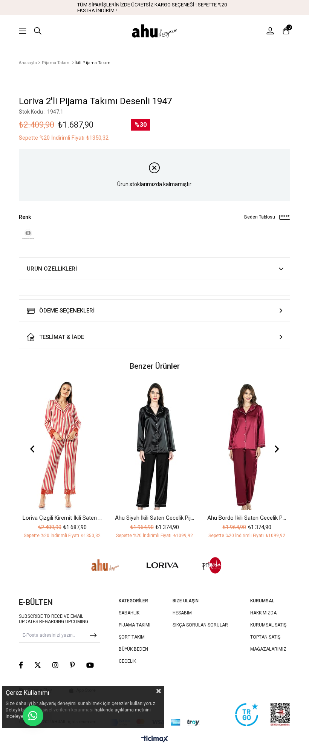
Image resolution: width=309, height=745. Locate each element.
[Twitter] (37, 665)
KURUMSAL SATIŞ (268, 625)
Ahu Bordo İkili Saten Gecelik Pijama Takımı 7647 (246, 517)
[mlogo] (212, 565)
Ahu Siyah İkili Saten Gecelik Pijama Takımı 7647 (154, 517)
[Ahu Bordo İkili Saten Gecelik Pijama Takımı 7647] (246, 445)
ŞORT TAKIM (132, 637)
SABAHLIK (129, 613)
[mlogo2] (162, 565)
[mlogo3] (105, 565)
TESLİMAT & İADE (61, 337)
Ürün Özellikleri (52, 268)
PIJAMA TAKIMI (134, 625)
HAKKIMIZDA (263, 613)
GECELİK (127, 661)
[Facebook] (21, 665)
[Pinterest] (72, 665)
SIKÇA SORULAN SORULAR (200, 625)
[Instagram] (55, 665)
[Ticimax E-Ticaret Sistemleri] (154, 739)
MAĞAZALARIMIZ (268, 649)
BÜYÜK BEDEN (133, 649)
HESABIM (182, 613)
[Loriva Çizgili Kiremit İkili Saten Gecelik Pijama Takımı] (62, 445)
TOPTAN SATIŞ (265, 637)
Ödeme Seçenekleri (67, 310)
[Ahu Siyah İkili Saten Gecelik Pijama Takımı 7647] (154, 445)
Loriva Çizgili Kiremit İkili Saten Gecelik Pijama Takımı (62, 517)
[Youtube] (90, 665)
